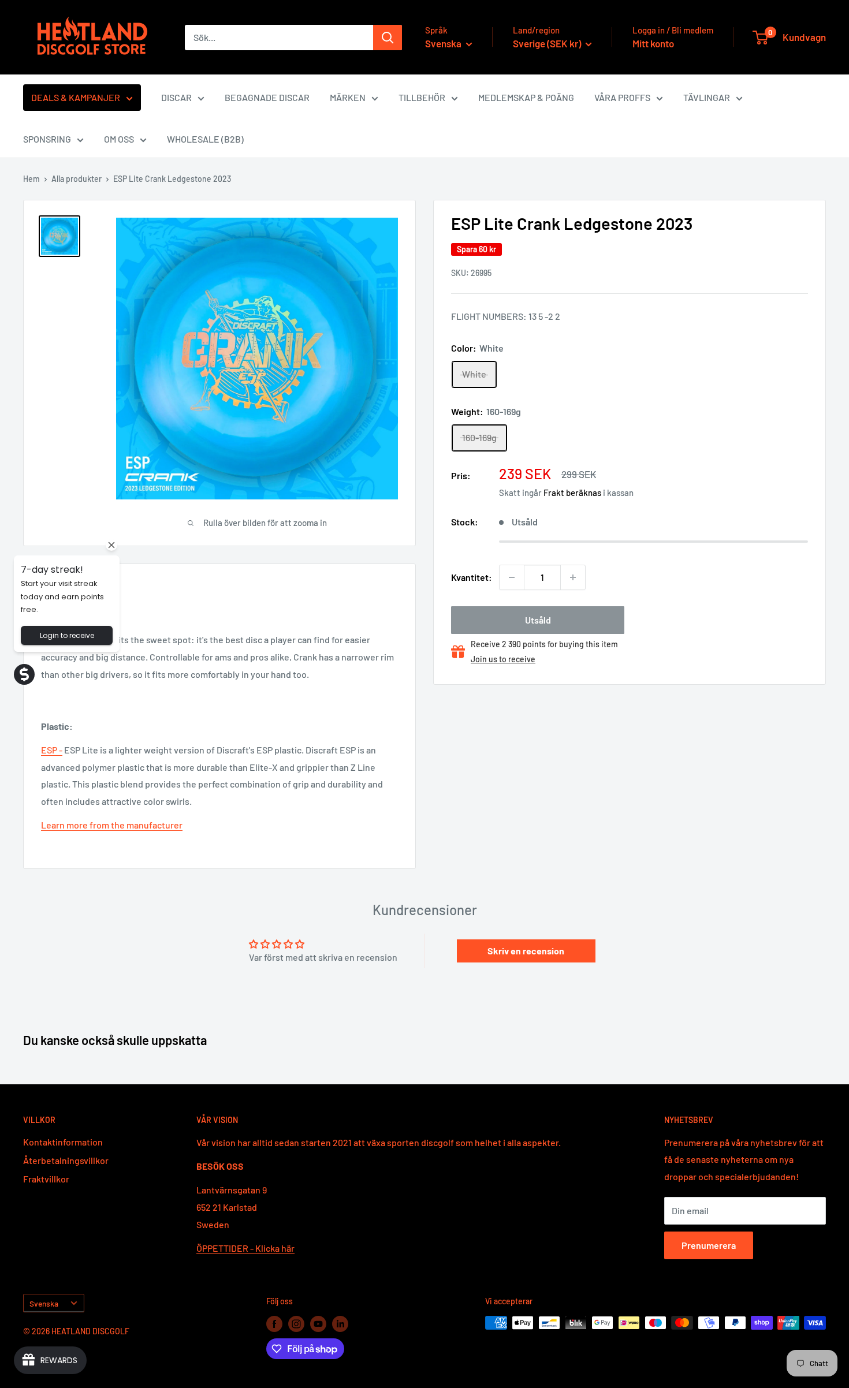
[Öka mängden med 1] (573, 577)
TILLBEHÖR (422, 97)
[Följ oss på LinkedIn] (340, 1324)
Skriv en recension (525, 950)
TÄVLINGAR (706, 97)
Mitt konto (653, 43)
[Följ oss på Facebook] (274, 1324)
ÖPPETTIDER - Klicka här (245, 1248)
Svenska (43, 1303)
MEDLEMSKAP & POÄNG (526, 97)
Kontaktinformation (63, 1141)
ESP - (51, 749)
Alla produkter (76, 179)
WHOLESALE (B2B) (205, 138)
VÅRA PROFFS (622, 97)
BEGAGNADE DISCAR (267, 97)
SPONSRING (47, 138)
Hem (31, 179)
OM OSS (119, 138)
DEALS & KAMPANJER (75, 97)
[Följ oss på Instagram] (296, 1324)
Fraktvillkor (46, 1178)
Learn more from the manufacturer (112, 824)
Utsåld (538, 619)
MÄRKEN (348, 97)
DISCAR (176, 97)
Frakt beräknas (572, 492)
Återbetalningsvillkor (66, 1160)
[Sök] (387, 37)
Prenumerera (709, 1245)
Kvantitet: (471, 577)
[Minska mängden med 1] (512, 577)
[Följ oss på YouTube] (318, 1324)
